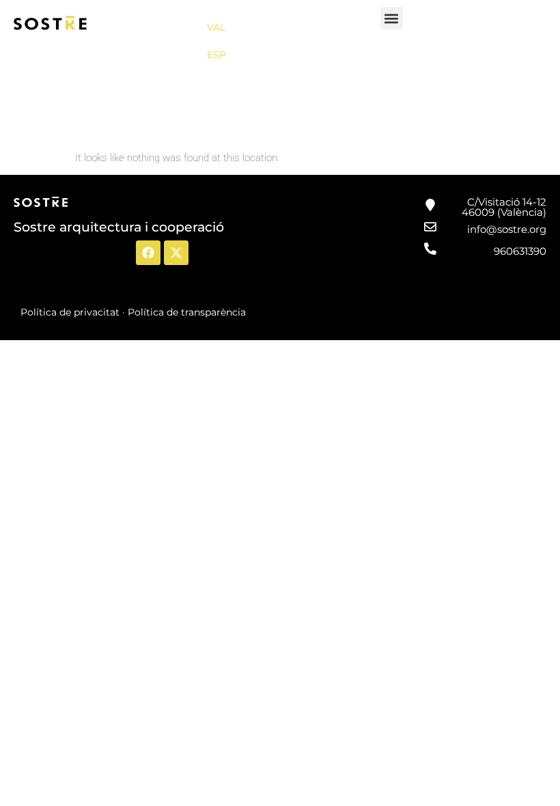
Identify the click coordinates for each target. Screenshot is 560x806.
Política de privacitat (70, 312)
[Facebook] (148, 252)
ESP (216, 54)
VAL (216, 27)
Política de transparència (187, 312)
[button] (391, 18)
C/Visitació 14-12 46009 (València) (504, 207)
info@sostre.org (506, 229)
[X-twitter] (176, 252)
